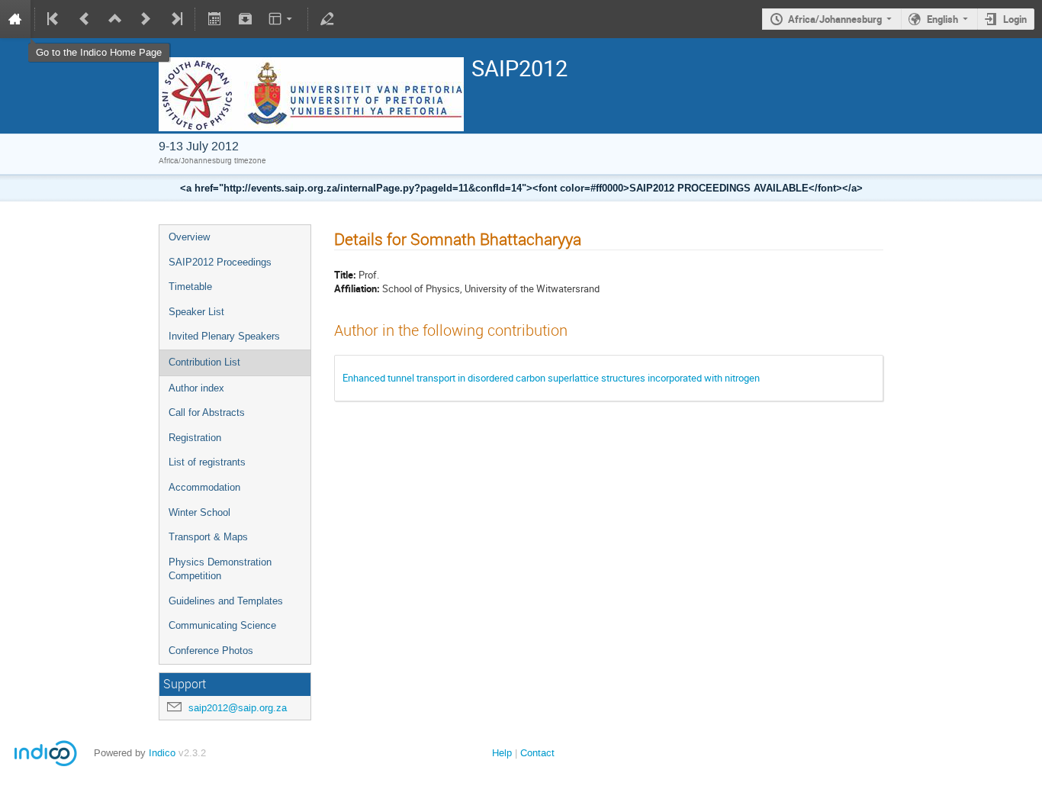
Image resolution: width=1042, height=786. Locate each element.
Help (502, 752)
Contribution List (204, 362)
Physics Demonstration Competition (220, 569)
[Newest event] (175, 19)
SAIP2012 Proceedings (220, 262)
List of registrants (207, 462)
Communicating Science (222, 625)
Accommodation (204, 487)
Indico (162, 752)
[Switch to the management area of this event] (327, 19)
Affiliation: (357, 288)
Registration (195, 437)
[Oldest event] (54, 19)
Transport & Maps (208, 537)
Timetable (190, 286)
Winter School (199, 512)
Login (1015, 19)
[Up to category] (115, 19)
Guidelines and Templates (226, 601)
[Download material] (245, 19)
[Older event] (84, 19)
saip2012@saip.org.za (237, 707)
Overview (189, 237)
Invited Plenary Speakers (224, 336)
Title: (345, 275)
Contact (537, 752)
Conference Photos (211, 650)
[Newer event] (145, 19)
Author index (196, 388)
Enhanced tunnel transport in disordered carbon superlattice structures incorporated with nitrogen (551, 378)
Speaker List (196, 311)
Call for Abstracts (207, 412)
